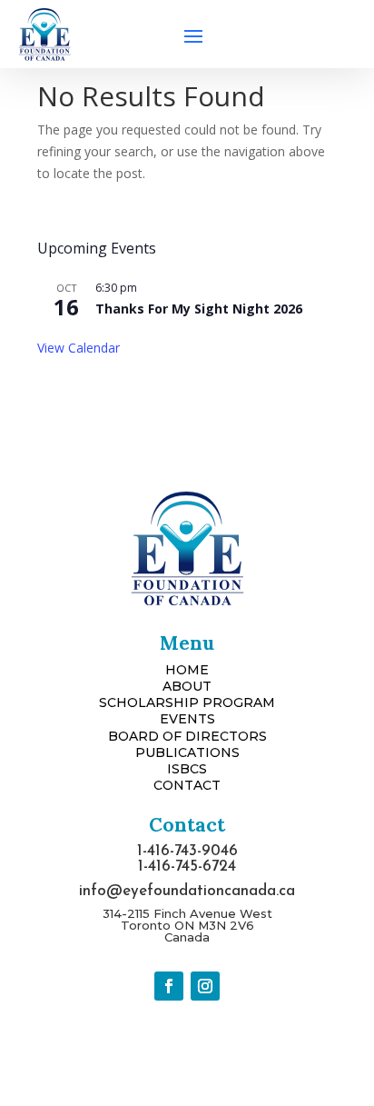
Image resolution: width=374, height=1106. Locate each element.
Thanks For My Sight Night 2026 (198, 308)
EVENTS (187, 719)
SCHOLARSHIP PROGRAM (187, 702)
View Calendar (78, 347)
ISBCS (187, 769)
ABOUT (187, 686)
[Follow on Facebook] (168, 986)
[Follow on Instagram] (205, 986)
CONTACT (187, 785)
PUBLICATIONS (187, 752)
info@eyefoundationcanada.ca (187, 891)
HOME (187, 670)
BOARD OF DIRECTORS (187, 736)
